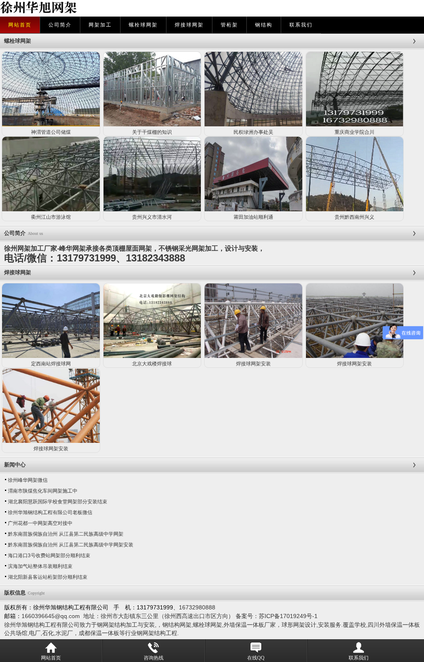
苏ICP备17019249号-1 (288, 616)
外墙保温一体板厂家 (250, 624)
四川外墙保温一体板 (394, 624)
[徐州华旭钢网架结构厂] (85, 8)
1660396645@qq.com (51, 616)
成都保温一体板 (99, 633)
